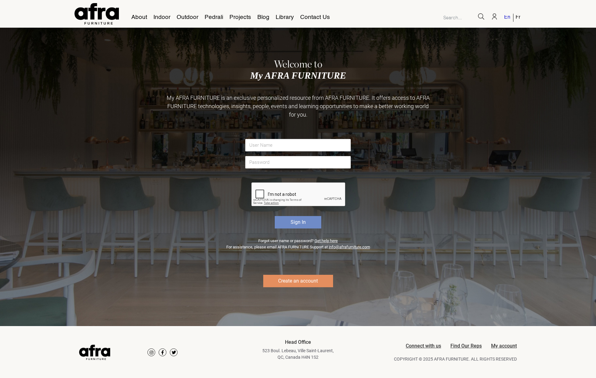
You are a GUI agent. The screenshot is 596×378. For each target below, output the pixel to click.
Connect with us (423, 346)
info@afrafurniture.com (349, 247)
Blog (263, 17)
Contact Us (315, 17)
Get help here (326, 240)
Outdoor (187, 17)
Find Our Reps (466, 346)
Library (285, 17)
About (139, 17)
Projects (240, 17)
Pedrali (214, 17)
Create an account (298, 281)
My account (504, 346)
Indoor (161, 17)
